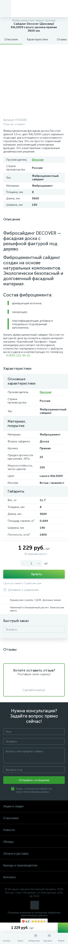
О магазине (11, 818)
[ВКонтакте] (34, 905)
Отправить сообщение (34, 780)
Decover (38, 159)
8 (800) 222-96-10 (17, 355)
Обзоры (8, 841)
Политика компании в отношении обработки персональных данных (34, 914)
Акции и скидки (13, 806)
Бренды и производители (20, 865)
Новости (9, 829)
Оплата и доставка (15, 853)
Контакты (9, 877)
